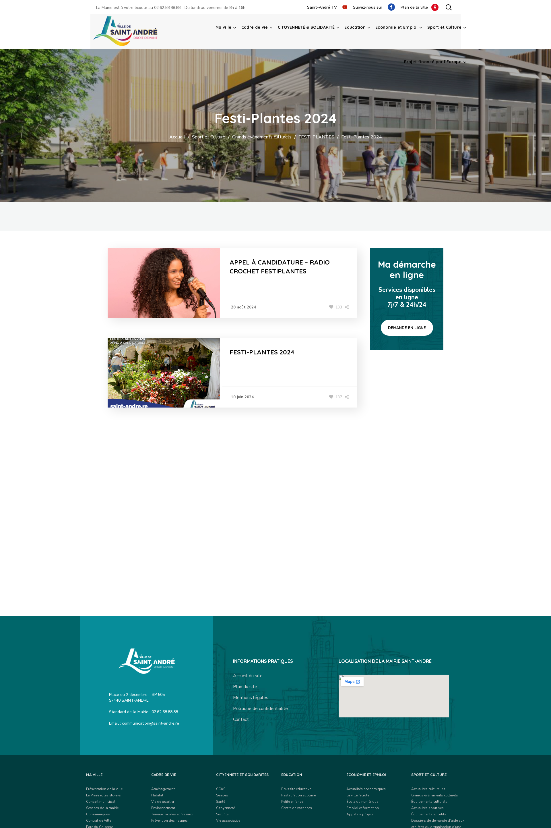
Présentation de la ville (104, 789)
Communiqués (98, 814)
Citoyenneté (225, 808)
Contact (241, 719)
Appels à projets (360, 814)
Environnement (163, 808)
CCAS (220, 789)
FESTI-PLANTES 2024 (262, 352)
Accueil (177, 137)
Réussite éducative (296, 789)
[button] (448, 7)
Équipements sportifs (428, 814)
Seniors (222, 795)
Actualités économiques (366, 789)
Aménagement (163, 789)
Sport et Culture (208, 137)
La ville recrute (357, 795)
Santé (220, 801)
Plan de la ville (416, 7)
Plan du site (245, 687)
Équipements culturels (429, 801)
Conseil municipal (100, 801)
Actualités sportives (427, 808)
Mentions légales (250, 697)
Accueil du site (248, 676)
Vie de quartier (162, 801)
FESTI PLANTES (316, 137)
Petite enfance (292, 801)
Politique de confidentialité (260, 708)
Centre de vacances (296, 808)
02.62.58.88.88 (167, 7)
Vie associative (228, 820)
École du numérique (362, 801)
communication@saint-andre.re (150, 723)
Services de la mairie (102, 808)
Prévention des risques (169, 820)
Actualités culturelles (428, 789)
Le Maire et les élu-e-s (103, 795)
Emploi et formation (362, 808)
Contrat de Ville (98, 820)
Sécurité (222, 814)
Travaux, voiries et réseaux (172, 814)
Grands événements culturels (262, 137)
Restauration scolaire (298, 795)
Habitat (157, 795)
